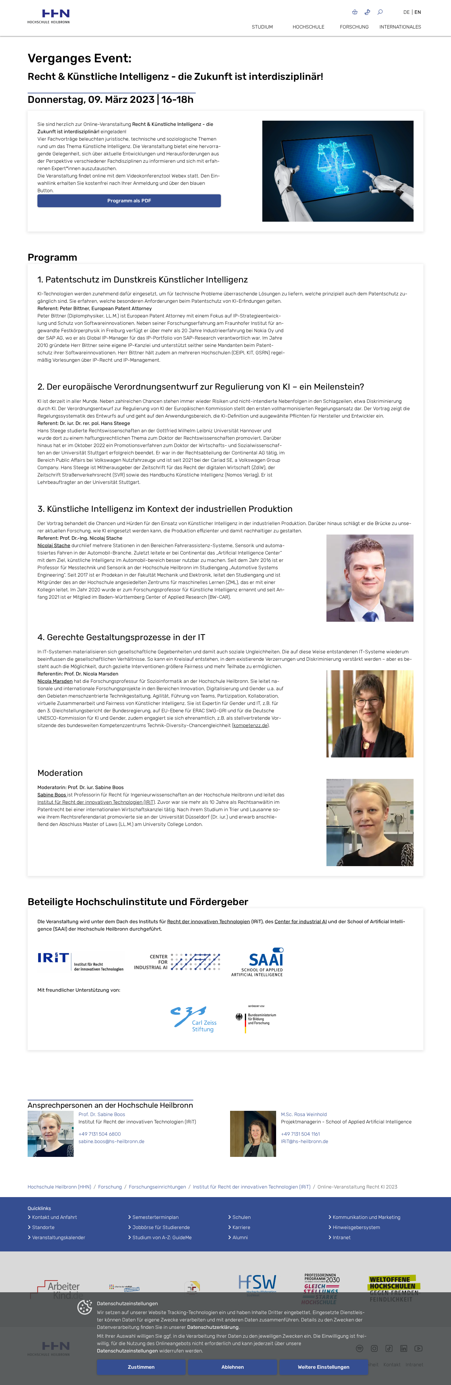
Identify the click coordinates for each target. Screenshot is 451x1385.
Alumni (240, 1237)
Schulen (242, 1217)
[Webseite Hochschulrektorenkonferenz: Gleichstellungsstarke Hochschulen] (394, 1289)
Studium (262, 27)
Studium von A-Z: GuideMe (162, 1237)
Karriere (241, 1227)
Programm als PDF (129, 201)
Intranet (342, 1237)
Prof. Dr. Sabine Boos (102, 1114)
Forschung (354, 27)
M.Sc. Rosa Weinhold (304, 1114)
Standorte (43, 1227)
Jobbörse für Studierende (161, 1227)
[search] (387, 12)
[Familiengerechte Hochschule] (192, 1289)
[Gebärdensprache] (367, 12)
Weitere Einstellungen (323, 1367)
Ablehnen (233, 1367)
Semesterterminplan (156, 1217)
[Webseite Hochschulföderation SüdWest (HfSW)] (259, 1289)
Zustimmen (141, 1367)
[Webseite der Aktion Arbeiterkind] (57, 1289)
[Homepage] (48, 18)
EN (417, 12)
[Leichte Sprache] (355, 12)
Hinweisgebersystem (356, 1227)
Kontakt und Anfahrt (54, 1217)
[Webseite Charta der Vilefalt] (124, 1289)
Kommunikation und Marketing (366, 1217)
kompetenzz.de (250, 725)
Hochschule (308, 27)
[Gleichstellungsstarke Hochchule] (327, 1289)
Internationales (400, 27)
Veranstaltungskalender (58, 1237)
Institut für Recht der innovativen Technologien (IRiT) (96, 802)
